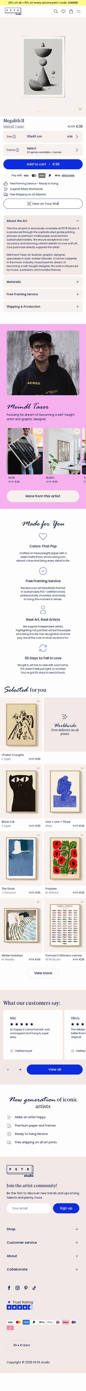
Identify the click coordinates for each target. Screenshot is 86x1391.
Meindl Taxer (13, 126)
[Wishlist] (63, 11)
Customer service (22, 1242)
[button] (80, 11)
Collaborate (17, 1269)
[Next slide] (20, 1070)
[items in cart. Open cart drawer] (71, 11)
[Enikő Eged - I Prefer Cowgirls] (21, 724)
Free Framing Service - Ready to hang (34, 183)
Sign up (66, 1208)
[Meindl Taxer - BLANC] (62, 451)
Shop (11, 1229)
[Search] (56, 11)
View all (54, 1069)
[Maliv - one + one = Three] (65, 791)
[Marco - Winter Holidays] (21, 925)
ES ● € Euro (22, 1345)
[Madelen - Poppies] (65, 858)
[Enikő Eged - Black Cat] (21, 791)
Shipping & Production (23, 306)
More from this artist (43, 496)
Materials (14, 282)
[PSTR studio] (13, 11)
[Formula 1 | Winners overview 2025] (65, 925)
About (12, 1256)
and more (68, 175)
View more (43, 973)
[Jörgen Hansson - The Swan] (21, 858)
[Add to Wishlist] (80, 109)
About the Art (17, 221)
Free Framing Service (22, 294)
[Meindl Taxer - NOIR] (25, 451)
